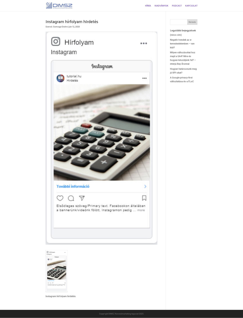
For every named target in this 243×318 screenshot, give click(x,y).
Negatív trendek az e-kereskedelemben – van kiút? (182, 44)
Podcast (177, 6)
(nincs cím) (176, 35)
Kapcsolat (191, 6)
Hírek (148, 6)
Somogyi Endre (60, 27)
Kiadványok (161, 6)
